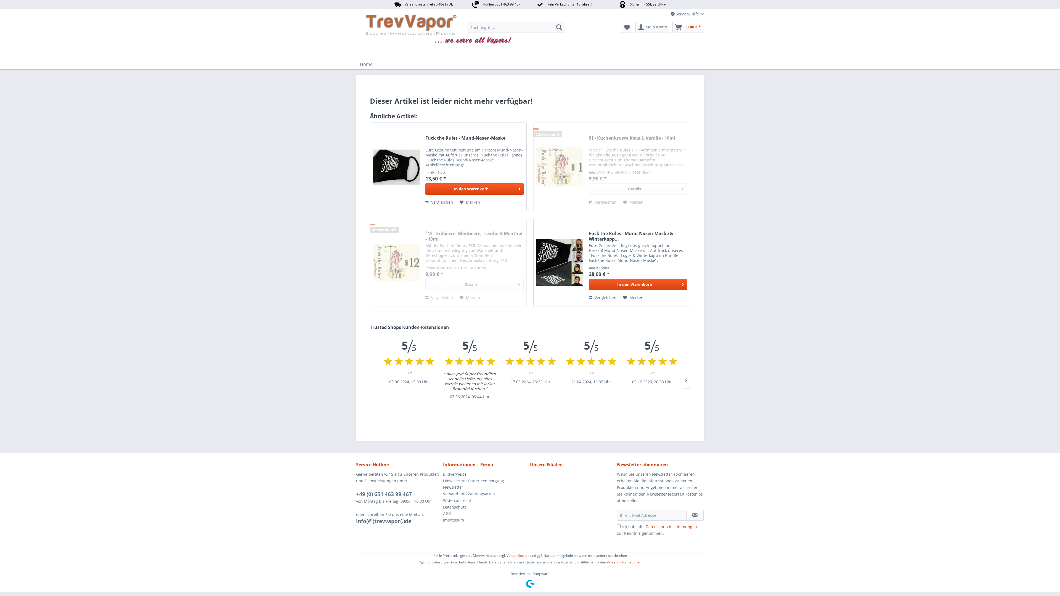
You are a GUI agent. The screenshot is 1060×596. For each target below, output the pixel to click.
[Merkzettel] (627, 27)
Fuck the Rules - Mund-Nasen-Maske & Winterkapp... (631, 236)
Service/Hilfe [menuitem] (687, 14)
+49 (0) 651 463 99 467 (384, 494)
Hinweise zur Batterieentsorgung (473, 480)
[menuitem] (516, 27)
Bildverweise (455, 474)
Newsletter (453, 487)
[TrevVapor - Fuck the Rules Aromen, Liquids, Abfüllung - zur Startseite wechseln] (390, 29)
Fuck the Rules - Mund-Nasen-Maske (465, 138)
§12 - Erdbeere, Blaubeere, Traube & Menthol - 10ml (474, 236)
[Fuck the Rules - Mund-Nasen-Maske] (396, 167)
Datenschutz (454, 507)
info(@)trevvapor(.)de (383, 521)
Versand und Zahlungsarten (469, 493)
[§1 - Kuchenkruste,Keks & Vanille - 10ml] (559, 167)
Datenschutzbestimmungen (671, 526)
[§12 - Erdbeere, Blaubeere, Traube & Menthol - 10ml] (396, 262)
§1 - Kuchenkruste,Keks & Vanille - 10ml (632, 138)
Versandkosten (518, 555)
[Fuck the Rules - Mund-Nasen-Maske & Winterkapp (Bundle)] (559, 262)
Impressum (453, 520)
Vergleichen (441, 202)
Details (634, 188)
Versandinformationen (624, 562)
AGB (447, 513)
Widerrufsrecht (457, 500)
